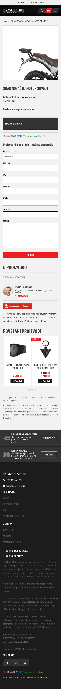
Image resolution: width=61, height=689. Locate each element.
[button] (26, 390)
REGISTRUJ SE (8, 530)
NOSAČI (20, 21)
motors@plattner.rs (15, 485)
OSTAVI (49, 454)
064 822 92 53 (23, 296)
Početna (6, 21)
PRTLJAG (14, 21)
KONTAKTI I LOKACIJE (11, 503)
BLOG (5, 509)
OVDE (27, 320)
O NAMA (6, 497)
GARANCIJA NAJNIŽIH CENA (13, 516)
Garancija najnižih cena (19, 306)
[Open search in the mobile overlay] (42, 11)
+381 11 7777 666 (14, 480)
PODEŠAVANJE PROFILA (12, 542)
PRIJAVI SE (7, 536)
